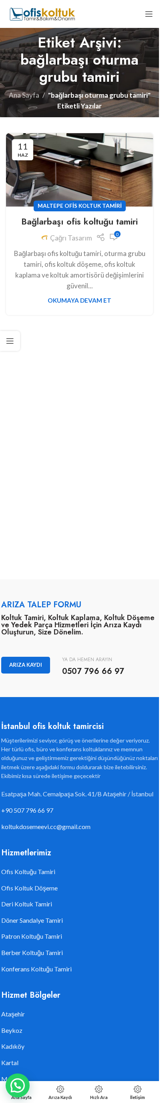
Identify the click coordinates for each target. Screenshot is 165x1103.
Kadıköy (12, 1046)
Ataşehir (13, 1014)
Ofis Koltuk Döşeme (29, 888)
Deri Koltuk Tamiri (26, 904)
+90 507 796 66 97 (27, 810)
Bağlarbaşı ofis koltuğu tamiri (79, 221)
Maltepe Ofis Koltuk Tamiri (80, 206)
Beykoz (11, 1030)
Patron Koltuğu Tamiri (31, 936)
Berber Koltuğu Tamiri (32, 952)
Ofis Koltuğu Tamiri (28, 871)
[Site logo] (42, 13)
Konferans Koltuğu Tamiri (36, 969)
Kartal (9, 1062)
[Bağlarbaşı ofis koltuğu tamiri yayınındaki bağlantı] (79, 170)
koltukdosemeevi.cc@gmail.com (46, 826)
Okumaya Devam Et (79, 300)
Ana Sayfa (24, 95)
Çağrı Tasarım (71, 238)
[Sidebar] (10, 341)
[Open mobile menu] (149, 14)
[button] (18, 1085)
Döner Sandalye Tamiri (32, 920)
